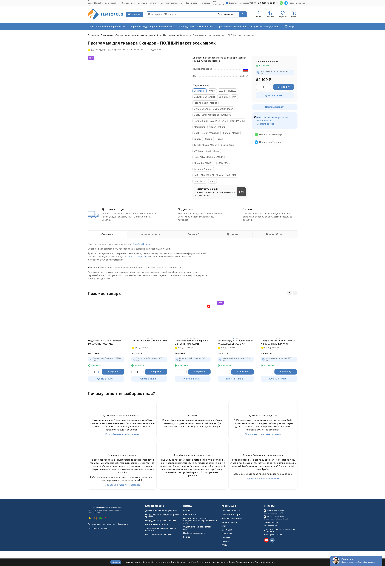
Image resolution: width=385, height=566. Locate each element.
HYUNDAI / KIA (237, 121)
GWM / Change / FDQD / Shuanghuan (213, 109)
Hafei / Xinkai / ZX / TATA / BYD (210, 121)
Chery (212, 90)
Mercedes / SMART (204, 163)
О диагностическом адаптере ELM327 (198, 528)
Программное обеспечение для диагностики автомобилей (129, 35)
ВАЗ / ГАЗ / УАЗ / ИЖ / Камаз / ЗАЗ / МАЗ (215, 175)
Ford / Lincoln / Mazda (205, 103)
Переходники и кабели (156, 524)
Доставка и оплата (231, 510)
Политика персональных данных (101, 524)
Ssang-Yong (227, 145)
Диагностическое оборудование (107, 26)
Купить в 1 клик (274, 95)
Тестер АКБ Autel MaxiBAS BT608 (149, 340)
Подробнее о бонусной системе (263, 478)
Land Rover (200, 181)
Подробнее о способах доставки (263, 434)
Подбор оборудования (194, 533)
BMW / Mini (224, 163)
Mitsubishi (199, 127)
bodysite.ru (105, 528)
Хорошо (116, 562)
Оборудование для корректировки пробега (152, 26)
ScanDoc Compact (142, 244)
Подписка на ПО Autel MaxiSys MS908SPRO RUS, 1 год (105, 342)
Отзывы (225, 541)
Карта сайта (123, 524)
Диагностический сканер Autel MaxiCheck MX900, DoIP (192, 342)
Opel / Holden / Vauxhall (206, 133)
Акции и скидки (229, 522)
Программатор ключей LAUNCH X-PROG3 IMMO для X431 (278, 342)
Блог (224, 526)
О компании (227, 533)
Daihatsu (223, 97)
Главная (92, 35)
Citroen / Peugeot (203, 169)
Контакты (187, 510)
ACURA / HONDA (227, 90)
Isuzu (212, 181)
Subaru (197, 139)
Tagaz (219, 139)
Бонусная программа (232, 518)
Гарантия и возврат (231, 514)
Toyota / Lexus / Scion (205, 145)
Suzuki (208, 139)
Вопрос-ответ (190, 514)
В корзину (284, 86)
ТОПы (224, 545)
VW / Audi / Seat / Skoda (206, 151)
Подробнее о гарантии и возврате (122, 485)
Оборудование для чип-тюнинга (196, 26)
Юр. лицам (191, 3)
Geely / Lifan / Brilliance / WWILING (212, 115)
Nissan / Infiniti (217, 127)
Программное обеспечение (232, 26)
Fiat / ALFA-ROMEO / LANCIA (208, 157)
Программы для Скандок (175, 35)
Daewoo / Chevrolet (204, 97)
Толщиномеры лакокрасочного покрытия (160, 529)
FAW (234, 97)
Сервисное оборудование (265, 26)
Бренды (187, 537)
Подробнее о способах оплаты (122, 434)
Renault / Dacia (231, 133)
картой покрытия (138, 256)
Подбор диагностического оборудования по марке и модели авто (200, 520)
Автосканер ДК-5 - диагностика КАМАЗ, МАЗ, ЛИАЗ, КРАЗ (235, 342)
